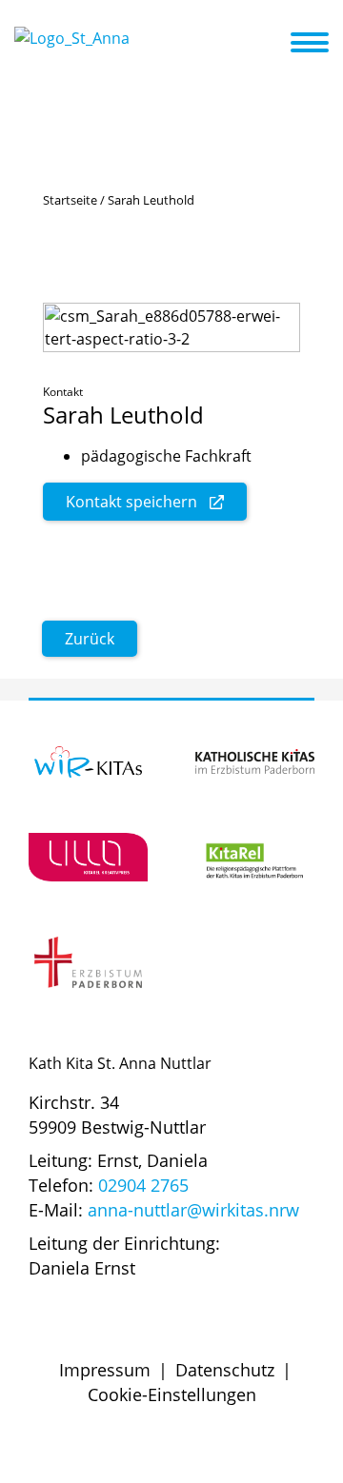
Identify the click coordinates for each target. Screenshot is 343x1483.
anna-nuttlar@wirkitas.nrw (193, 1209)
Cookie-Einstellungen (172, 1394)
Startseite (70, 199)
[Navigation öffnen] (321, 43)
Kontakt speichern (131, 501)
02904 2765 (143, 1185)
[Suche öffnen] (273, 46)
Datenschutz (224, 1369)
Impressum (105, 1369)
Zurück (89, 638)
